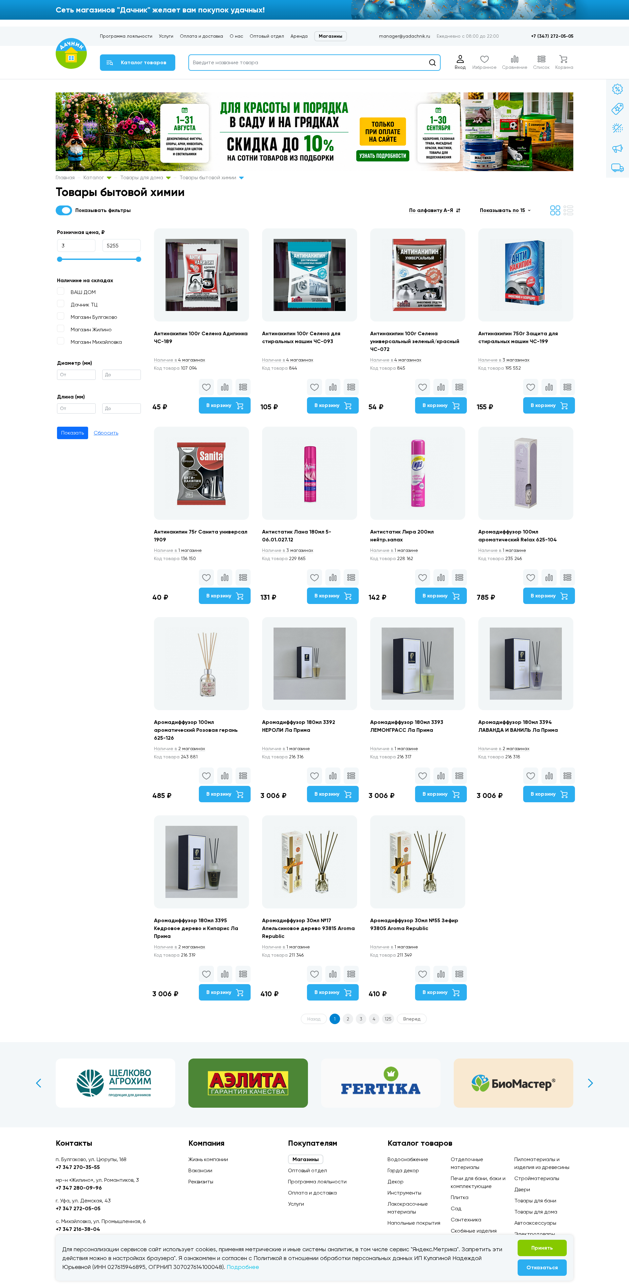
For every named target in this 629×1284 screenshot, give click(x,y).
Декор (396, 1181)
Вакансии (200, 1170)
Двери (522, 1189)
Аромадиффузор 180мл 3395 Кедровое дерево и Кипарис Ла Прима (196, 928)
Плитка (459, 1197)
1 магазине (178, 550)
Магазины (330, 36)
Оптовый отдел (267, 36)
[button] (434, 210)
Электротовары (534, 1234)
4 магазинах (179, 359)
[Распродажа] (617, 148)
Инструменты (404, 1193)
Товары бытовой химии (209, 177)
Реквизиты (200, 1181)
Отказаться (542, 1267)
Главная (65, 177)
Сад (456, 1208)
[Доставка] (617, 168)
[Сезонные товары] (617, 128)
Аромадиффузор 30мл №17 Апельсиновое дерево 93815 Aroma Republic (308, 928)
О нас (236, 36)
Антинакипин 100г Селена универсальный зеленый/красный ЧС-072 (414, 341)
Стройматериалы (536, 1178)
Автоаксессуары (535, 1223)
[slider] (59, 259)
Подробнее (243, 1266)
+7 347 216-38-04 (78, 1229)
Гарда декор (403, 1170)
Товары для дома (142, 177)
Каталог (94, 177)
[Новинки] (617, 109)
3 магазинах (503, 359)
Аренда (299, 36)
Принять (542, 1248)
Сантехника (466, 1219)
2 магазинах (179, 748)
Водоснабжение (408, 1159)
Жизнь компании (208, 1159)
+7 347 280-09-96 (79, 1188)
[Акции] (617, 89)
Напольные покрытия (414, 1223)
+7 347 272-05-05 (78, 1208)
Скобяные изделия (474, 1231)
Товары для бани (535, 1200)
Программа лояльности (126, 36)
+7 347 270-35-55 (78, 1167)
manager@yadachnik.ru (404, 36)
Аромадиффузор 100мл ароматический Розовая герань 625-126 (196, 730)
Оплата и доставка (201, 36)
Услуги (166, 36)
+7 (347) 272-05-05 (552, 36)
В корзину (219, 405)
